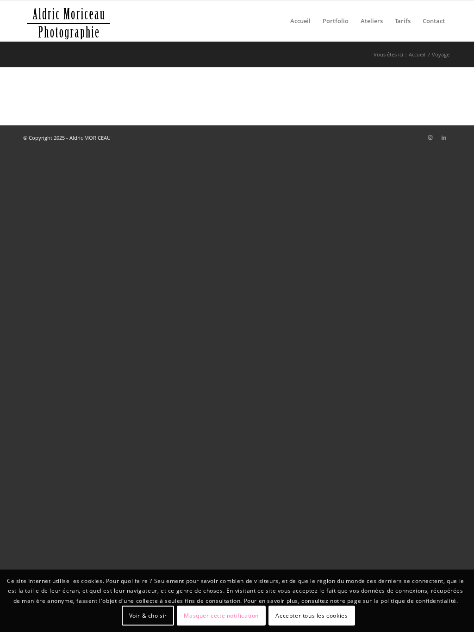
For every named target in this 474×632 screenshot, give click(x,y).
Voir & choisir (148, 616)
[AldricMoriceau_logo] (68, 20)
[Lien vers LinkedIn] (444, 137)
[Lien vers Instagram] (430, 137)
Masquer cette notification (221, 616)
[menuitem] (300, 20)
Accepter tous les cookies (311, 616)
